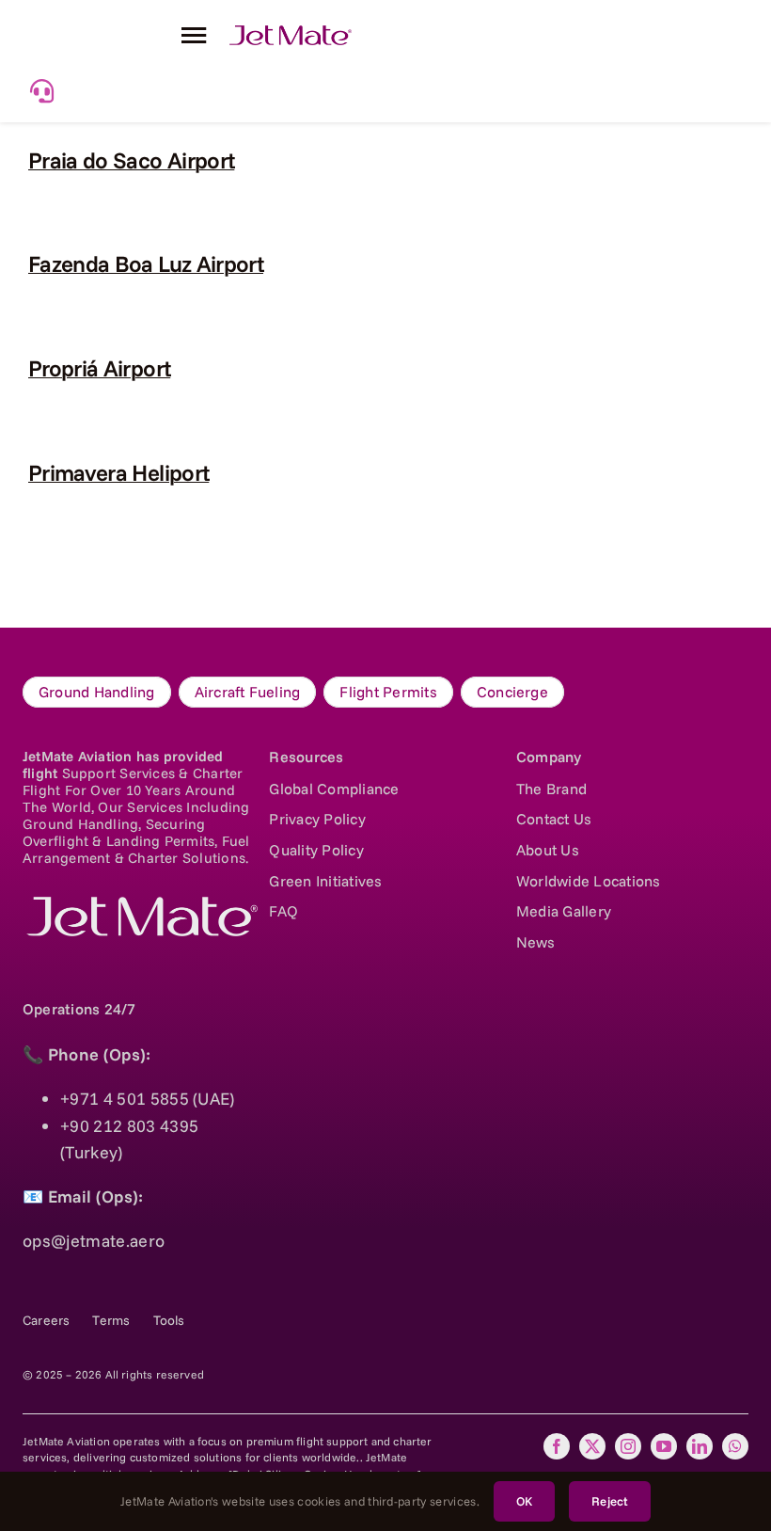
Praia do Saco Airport (131, 160)
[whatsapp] (735, 1446)
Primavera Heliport (118, 472)
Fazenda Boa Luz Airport (145, 263)
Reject (609, 1500)
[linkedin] (699, 1446)
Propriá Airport (99, 368)
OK (524, 1500)
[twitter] (592, 1446)
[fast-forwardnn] (290, 33)
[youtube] (664, 1446)
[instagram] (628, 1446)
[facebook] (556, 1446)
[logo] (140, 905)
